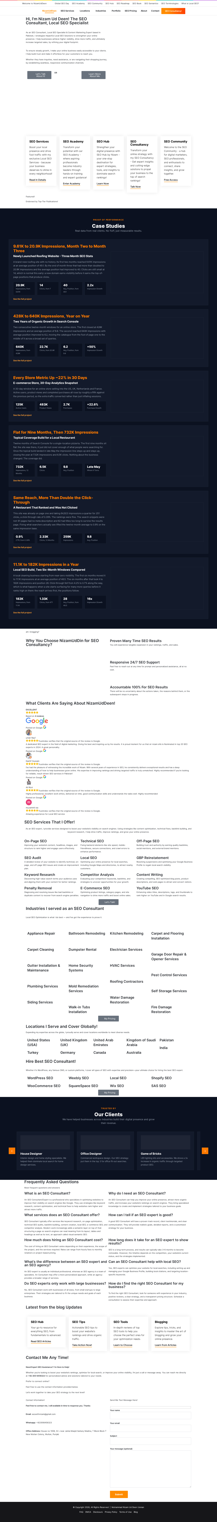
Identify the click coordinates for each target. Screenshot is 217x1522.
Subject (113, 1436)
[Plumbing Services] (31, 979)
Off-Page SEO (148, 841)
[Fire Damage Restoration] (155, 1000)
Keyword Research (39, 875)
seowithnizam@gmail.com (44, 1414)
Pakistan (167, 1040)
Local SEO (88, 858)
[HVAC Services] (113, 958)
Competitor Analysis (97, 875)
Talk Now (135, 186)
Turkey (32, 1052)
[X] (98, 1516)
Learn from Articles (165, 1345)
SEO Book (136, 3)
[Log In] (188, 10)
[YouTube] (108, 1516)
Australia (134, 1052)
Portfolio (116, 10)
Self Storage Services (169, 991)
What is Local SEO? (190, 3)
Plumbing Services (42, 986)
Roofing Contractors (126, 981)
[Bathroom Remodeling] (72, 926)
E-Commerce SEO (95, 888)
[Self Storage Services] (155, 984)
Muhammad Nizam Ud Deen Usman (128, 1507)
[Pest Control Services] (155, 968)
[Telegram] (93, 1444)
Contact (155, 10)
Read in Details (37, 179)
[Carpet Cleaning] (31, 942)
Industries (101, 10)
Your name (115, 1410)
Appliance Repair (41, 933)
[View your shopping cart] (192, 10)
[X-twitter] (69, 1444)
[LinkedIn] (105, 1516)
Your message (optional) (121, 1449)
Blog (136, 1512)
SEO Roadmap (123, 3)
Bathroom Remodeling (87, 933)
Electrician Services (126, 949)
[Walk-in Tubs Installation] (72, 1000)
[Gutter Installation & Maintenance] (31, 958)
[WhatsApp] (119, 1516)
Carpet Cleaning (40, 949)
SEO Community (95, 3)
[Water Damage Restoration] (113, 990)
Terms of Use (125, 1512)
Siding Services (40, 1002)
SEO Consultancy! (173, 11)
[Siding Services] (31, 995)
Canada (99, 1052)
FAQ (81, 1512)
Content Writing (150, 875)
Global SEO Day (62, 3)
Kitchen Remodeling (126, 933)
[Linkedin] (37, 1444)
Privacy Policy (111, 1512)
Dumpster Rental (82, 949)
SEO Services (67, 10)
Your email (115, 1423)
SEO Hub (109, 3)
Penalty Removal (38, 888)
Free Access (171, 179)
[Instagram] (53, 1444)
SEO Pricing (131, 10)
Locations (85, 10)
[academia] (122, 1516)
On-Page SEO (35, 841)
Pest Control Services (169, 975)
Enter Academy (71, 183)
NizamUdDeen (49, 10)
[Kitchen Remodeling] (113, 926)
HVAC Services (122, 965)
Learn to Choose (123, 1345)
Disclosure (98, 1512)
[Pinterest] (45, 1444)
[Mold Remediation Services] (72, 979)
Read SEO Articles (41, 1341)
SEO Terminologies (169, 3)
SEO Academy (78, 3)
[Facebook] (29, 1444)
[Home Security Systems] (72, 958)
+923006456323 (44, 1422)
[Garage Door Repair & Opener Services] (155, 947)
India (164, 1048)
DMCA (88, 1512)
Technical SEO (92, 841)
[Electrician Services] (113, 942)
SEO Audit (32, 858)
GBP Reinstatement (153, 858)
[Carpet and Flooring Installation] (155, 926)
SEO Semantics (151, 3)
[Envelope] (101, 1444)
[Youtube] (61, 1444)
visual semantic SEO (77, 1234)
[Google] (85, 1444)
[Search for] (51, 3)
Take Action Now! (82, 1345)
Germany (67, 1052)
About (144, 10)
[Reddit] (77, 1444)
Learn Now (103, 183)
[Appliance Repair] (31, 926)
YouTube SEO (148, 888)
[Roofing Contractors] (113, 974)
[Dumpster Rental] (72, 942)
